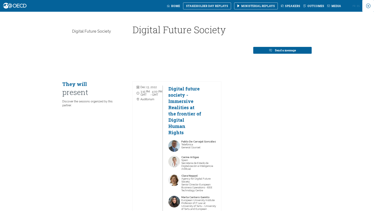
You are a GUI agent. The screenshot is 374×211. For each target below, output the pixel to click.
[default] (290, 6)
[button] (207, 6)
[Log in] (368, 6)
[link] (173, 6)
